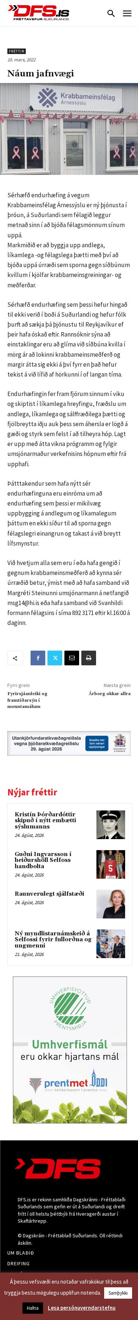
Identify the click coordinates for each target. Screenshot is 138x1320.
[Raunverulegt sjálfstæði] (110, 904)
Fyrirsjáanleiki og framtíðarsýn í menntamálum (27, 700)
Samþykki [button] (118, 1293)
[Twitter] (54, 658)
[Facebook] (38, 658)
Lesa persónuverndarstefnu (82, 1307)
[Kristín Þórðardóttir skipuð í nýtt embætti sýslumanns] (110, 824)
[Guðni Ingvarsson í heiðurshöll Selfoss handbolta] (110, 864)
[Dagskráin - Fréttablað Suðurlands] (38, 12)
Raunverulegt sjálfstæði (49, 894)
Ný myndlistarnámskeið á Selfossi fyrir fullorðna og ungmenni (53, 939)
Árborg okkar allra (110, 694)
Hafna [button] (33, 1308)
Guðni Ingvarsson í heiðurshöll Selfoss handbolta (43, 860)
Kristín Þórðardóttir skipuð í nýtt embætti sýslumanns (45, 820)
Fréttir (16, 51)
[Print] (88, 658)
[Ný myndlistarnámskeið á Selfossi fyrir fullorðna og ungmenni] (110, 943)
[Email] (71, 658)
